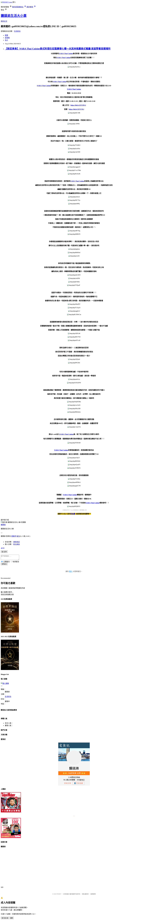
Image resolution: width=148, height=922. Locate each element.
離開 (11, 918)
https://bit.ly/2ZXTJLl (76, 109)
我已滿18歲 (5, 918)
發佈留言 (4, 564)
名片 (6, 40)
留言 (18, 536)
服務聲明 (93, 894)
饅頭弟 (3, 525)
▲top (2, 548)
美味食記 (16, 542)
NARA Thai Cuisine (66, 53)
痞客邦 (13, 536)
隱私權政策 (85, 894)
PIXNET (59, 894)
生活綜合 (17, 31)
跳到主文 (4, 21)
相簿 (6, 35)
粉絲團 (72, 514)
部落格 (7, 38)
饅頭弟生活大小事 (14, 15)
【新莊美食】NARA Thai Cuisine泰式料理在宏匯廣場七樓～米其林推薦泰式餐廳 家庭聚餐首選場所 (58, 48)
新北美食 (16, 544)
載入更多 (4, 551)
